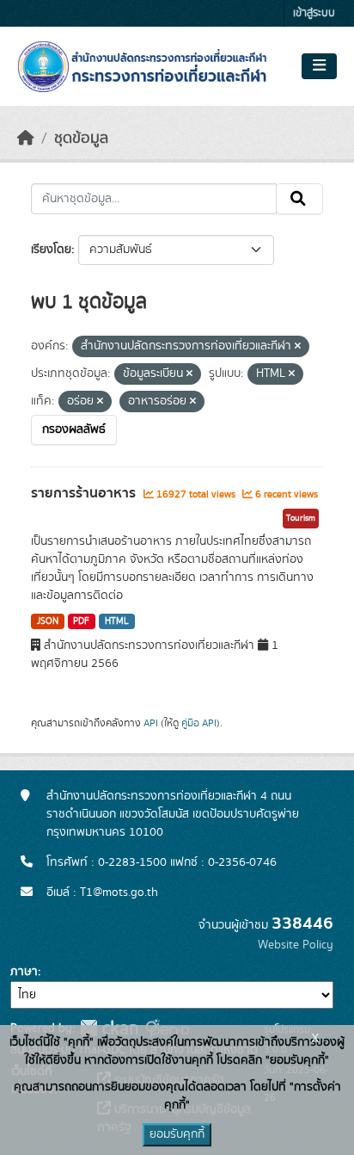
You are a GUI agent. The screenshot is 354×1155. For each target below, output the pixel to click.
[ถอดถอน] (298, 347)
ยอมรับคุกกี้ (177, 1134)
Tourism (300, 518)
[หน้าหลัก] (25, 138)
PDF (81, 621)
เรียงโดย (51, 249)
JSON (47, 621)
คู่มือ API (199, 723)
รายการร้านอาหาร (85, 493)
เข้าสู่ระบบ (314, 13)
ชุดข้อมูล (81, 138)
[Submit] (299, 198)
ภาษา (24, 971)
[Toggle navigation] (319, 66)
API (150, 723)
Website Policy (295, 945)
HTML (117, 621)
